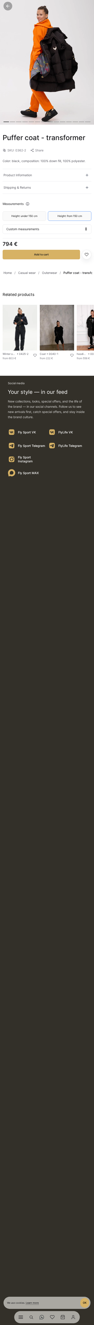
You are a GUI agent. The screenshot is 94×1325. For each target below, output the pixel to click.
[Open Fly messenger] (42, 1317)
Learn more (32, 1302)
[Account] (73, 1317)
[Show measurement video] (27, 204)
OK (85, 1302)
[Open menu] (21, 1317)
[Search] (31, 1317)
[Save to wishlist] (86, 254)
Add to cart (41, 254)
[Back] (7, 6)
